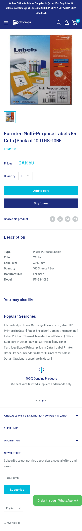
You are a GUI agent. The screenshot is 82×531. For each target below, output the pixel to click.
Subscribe (17, 489)
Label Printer (12, 336)
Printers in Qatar (56, 325)
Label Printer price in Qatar (36, 347)
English (10, 508)
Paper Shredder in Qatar (29, 353)
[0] (74, 22)
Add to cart (41, 190)
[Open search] (59, 22)
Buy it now (41, 203)
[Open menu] (6, 22)
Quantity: (10, 176)
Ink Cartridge (12, 325)
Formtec (10, 149)
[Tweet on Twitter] (67, 219)
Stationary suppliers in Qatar (32, 358)
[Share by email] (75, 219)
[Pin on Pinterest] (60, 219)
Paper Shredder (37, 330)
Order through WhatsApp (55, 500)
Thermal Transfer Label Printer (43, 336)
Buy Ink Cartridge (40, 341)
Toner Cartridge (33, 325)
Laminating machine (63, 330)
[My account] (67, 22)
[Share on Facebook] (52, 219)
